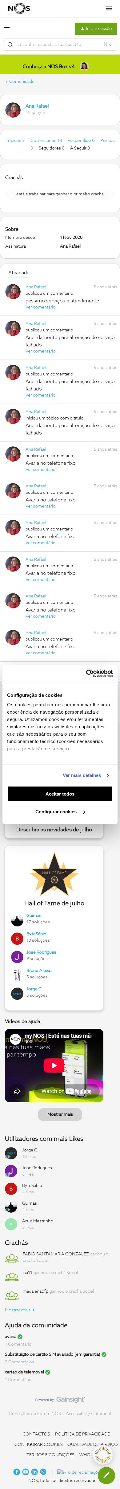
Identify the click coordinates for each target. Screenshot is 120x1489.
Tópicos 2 (16, 141)
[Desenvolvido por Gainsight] (60, 1401)
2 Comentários (19, 1362)
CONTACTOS (36, 1434)
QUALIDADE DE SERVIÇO (92, 1445)
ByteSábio (36, 934)
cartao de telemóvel (24, 1372)
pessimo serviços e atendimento (62, 300)
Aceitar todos (60, 793)
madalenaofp (35, 1291)
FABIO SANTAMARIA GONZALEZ (56, 1254)
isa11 (27, 1273)
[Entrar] (10, 45)
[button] (6, 30)
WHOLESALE (92, 1455)
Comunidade (21, 81)
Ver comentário (41, 307)
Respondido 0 (81, 141)
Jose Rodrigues (41, 952)
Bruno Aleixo (39, 971)
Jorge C (34, 989)
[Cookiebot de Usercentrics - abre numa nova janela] (86, 674)
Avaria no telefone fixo (51, 463)
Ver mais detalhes (82, 775)
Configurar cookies (56, 811)
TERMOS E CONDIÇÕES (50, 1455)
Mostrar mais (60, 1114)
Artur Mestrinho (37, 1221)
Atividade (19, 272)
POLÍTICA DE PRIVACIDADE (82, 1434)
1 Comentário (18, 1344)
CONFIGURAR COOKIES (38, 1445)
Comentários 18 (46, 141)
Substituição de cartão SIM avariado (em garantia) (52, 1354)
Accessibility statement (88, 1414)
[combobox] (60, 45)
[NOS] (19, 8)
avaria (10, 1337)
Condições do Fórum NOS (35, 1414)
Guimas (33, 916)
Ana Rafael (37, 106)
